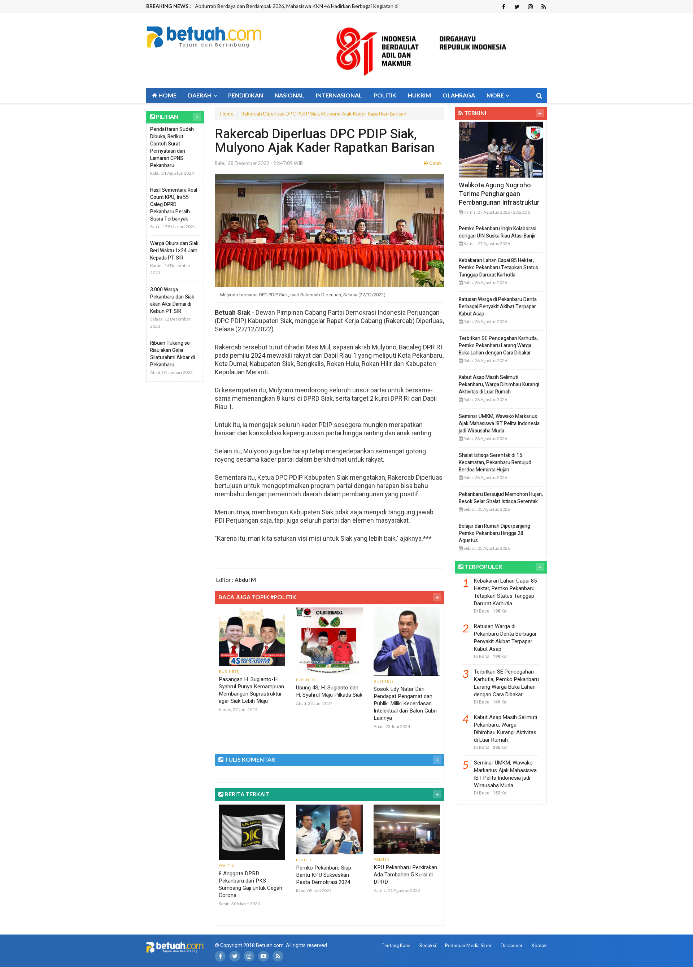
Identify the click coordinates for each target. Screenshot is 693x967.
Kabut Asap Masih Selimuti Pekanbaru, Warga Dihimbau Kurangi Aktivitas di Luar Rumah (499, 385)
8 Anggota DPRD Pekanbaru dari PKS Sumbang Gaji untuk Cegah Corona (250, 884)
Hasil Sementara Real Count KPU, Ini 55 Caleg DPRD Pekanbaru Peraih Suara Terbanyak (173, 204)
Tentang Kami (396, 945)
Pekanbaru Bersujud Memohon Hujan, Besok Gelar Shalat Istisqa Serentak (501, 498)
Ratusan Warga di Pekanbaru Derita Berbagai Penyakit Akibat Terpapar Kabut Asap (498, 307)
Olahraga (459, 95)
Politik (385, 95)
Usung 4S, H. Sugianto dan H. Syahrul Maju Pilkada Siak (329, 691)
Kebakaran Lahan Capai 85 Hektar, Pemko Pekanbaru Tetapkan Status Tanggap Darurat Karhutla (498, 268)
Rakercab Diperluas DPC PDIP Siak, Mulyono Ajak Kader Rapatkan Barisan (323, 113)
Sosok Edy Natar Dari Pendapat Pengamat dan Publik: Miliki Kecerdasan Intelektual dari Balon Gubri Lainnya (405, 703)
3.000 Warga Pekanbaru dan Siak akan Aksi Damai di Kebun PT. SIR (172, 300)
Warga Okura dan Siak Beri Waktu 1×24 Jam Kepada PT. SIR (174, 251)
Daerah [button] (200, 95)
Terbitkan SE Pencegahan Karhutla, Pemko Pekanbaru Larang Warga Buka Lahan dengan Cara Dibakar (498, 346)
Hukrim (419, 95)
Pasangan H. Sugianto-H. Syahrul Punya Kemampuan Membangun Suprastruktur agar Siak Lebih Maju (251, 690)
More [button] (496, 95)
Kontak (539, 945)
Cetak (435, 163)
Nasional (289, 95)
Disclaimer (512, 945)
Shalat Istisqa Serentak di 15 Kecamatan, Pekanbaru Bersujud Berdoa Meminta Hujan (495, 463)
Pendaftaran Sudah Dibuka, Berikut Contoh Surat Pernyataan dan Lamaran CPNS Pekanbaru (172, 147)
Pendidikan (245, 95)
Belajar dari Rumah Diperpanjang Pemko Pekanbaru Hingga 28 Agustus (494, 533)
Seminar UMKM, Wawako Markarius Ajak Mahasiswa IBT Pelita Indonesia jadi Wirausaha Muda (499, 424)
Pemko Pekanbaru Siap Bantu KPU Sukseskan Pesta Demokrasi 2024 (323, 875)
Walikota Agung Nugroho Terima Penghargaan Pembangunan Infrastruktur (499, 194)
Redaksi (427, 945)
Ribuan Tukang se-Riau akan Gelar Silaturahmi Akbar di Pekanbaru (172, 354)
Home (166, 95)
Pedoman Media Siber (468, 945)
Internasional (339, 95)
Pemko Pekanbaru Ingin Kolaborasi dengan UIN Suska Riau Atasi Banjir (497, 232)
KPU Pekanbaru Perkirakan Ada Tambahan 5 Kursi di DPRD (405, 874)
